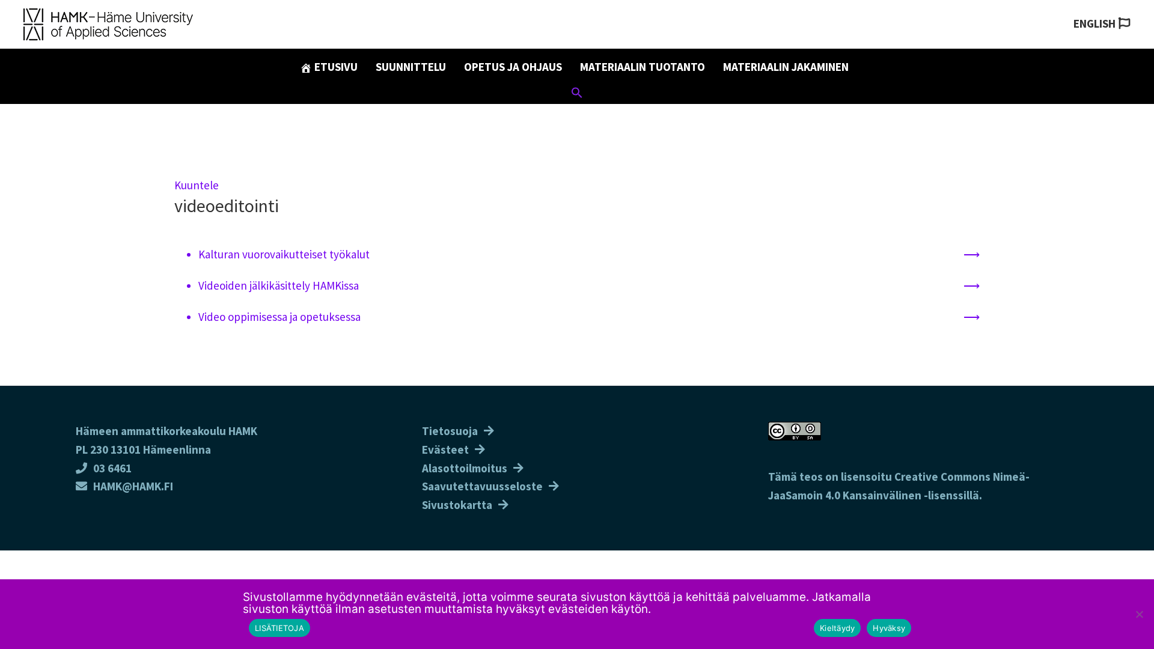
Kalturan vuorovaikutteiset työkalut (284, 254)
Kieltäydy (837, 628)
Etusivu (335, 66)
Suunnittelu (411, 66)
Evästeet (445, 449)
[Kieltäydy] (1139, 614)
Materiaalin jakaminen (786, 66)
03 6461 (112, 468)
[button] (577, 94)
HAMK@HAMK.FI (133, 486)
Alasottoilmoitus (464, 468)
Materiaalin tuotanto (642, 66)
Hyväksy (889, 628)
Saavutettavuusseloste (482, 486)
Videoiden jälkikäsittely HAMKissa (278, 285)
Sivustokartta (457, 505)
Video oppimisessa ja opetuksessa (280, 316)
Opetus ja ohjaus (513, 66)
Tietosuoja (450, 431)
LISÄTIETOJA (279, 628)
